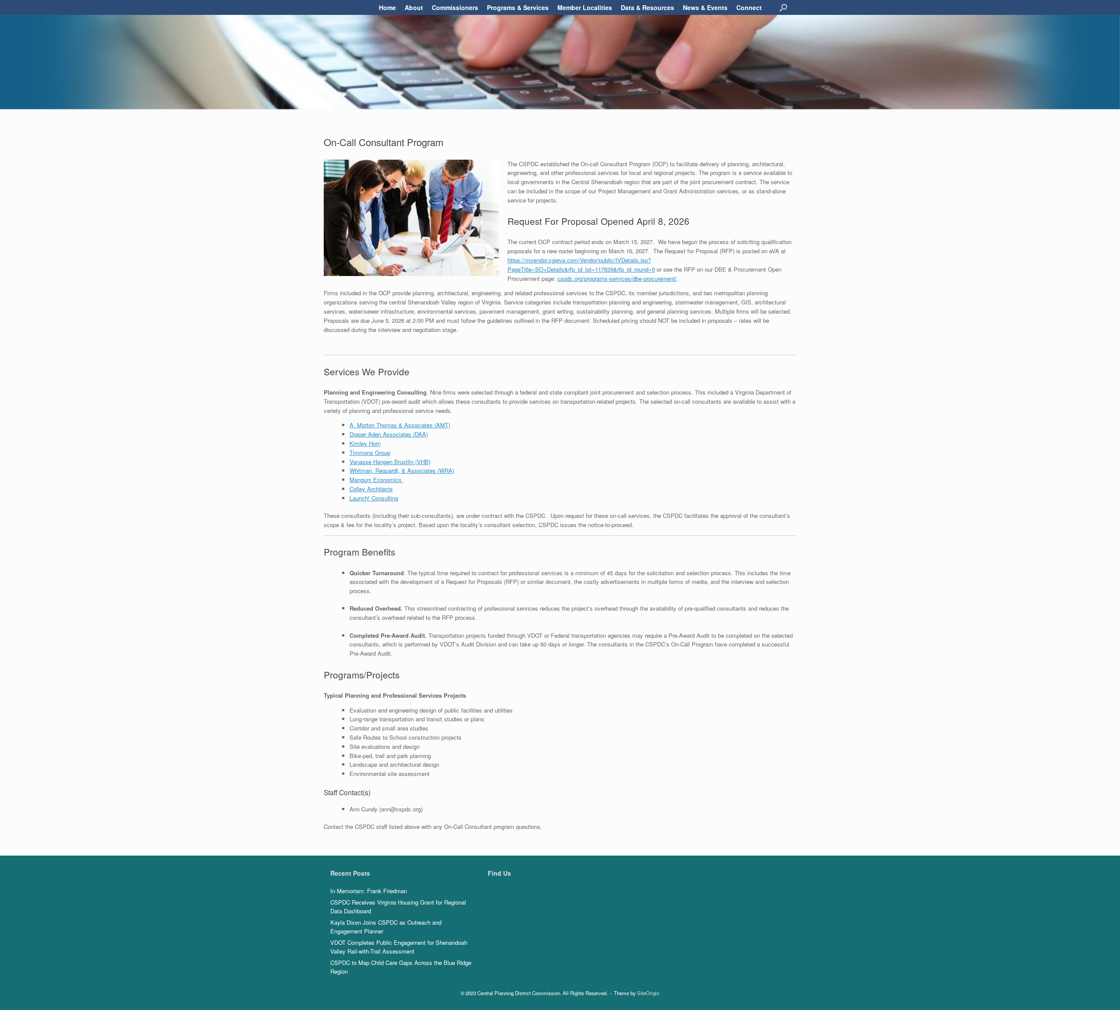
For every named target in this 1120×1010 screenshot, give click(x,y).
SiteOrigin (648, 992)
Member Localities (584, 7)
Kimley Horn (365, 443)
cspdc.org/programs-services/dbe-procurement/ (617, 278)
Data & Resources (647, 7)
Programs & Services (518, 7)
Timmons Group (370, 452)
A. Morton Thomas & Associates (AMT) (400, 425)
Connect (749, 7)
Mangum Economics (376, 479)
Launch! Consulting (374, 498)
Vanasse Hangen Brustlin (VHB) (390, 462)
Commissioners (455, 7)
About (414, 7)
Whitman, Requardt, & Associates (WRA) (402, 470)
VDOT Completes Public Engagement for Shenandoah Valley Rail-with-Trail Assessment (398, 946)
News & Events (705, 7)
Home (387, 7)
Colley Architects (371, 489)
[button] (783, 7)
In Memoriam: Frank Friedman (368, 891)
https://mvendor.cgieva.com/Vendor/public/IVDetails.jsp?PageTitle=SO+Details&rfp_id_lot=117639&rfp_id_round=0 (581, 264)
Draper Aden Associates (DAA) (389, 434)
